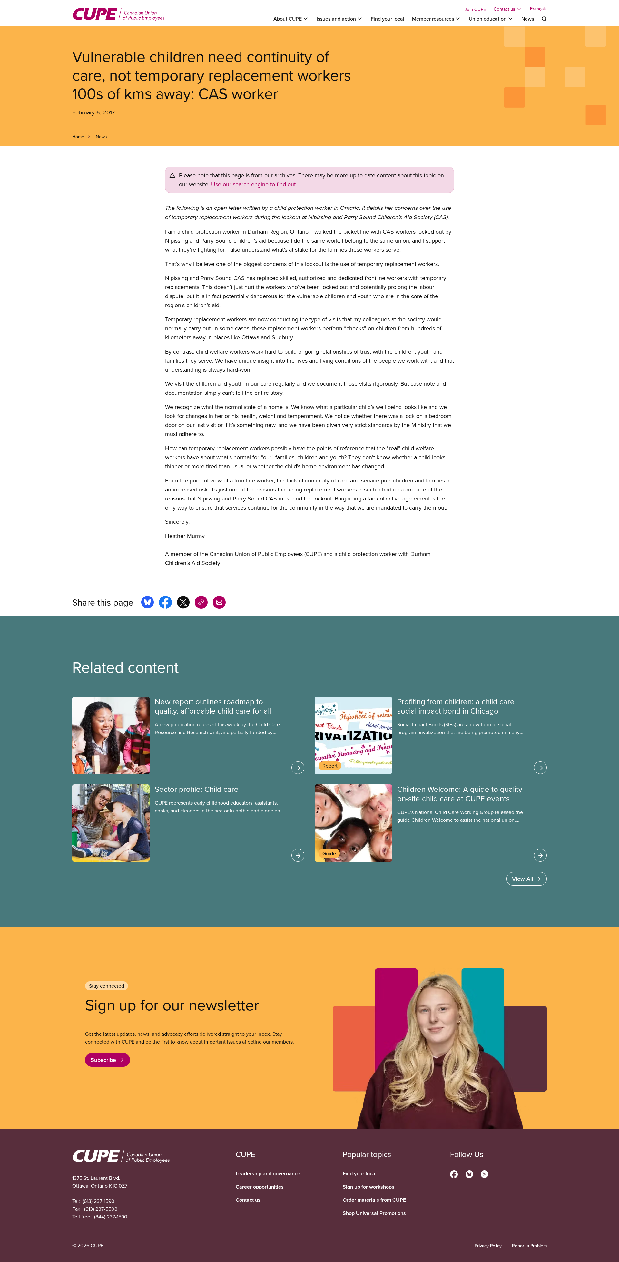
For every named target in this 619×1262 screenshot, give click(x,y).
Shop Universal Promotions (374, 1213)
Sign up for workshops (368, 1186)
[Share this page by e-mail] (219, 603)
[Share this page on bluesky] (147, 603)
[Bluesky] (469, 1173)
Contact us (248, 1200)
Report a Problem (529, 1245)
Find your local (387, 18)
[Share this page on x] (183, 603)
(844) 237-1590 (110, 1216)
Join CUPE (475, 9)
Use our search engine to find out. (254, 184)
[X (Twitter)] (484, 1173)
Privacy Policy (488, 1245)
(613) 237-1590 (98, 1201)
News (527, 18)
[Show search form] (544, 18)
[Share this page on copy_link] (201, 603)
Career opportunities (260, 1186)
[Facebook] (454, 1173)
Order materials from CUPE (374, 1200)
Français (538, 9)
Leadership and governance (268, 1173)
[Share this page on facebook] (165, 603)
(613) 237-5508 (100, 1208)
